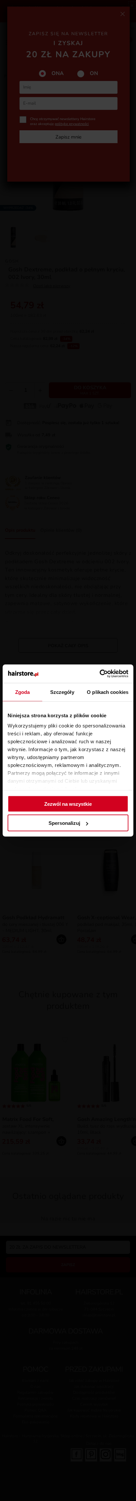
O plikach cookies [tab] (107, 692)
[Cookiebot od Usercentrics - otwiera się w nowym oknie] (99, 674)
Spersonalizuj (64, 823)
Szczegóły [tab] (62, 692)
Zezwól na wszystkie (68, 803)
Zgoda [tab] (22, 692)
